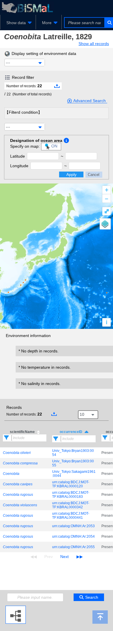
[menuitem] (18, 22)
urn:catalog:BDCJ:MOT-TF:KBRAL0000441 (70, 515)
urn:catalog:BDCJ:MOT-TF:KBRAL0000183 (70, 495)
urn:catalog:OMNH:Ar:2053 (73, 526)
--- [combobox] (8, 62)
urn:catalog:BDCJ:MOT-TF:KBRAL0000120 (70, 484)
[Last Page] (79, 556)
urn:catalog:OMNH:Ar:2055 (73, 547)
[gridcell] (24, 453)
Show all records (94, 43)
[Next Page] (64, 556)
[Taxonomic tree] (16, 608)
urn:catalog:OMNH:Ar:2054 (73, 536)
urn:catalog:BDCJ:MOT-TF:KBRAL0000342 (70, 505)
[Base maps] (105, 223)
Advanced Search (89, 100)
